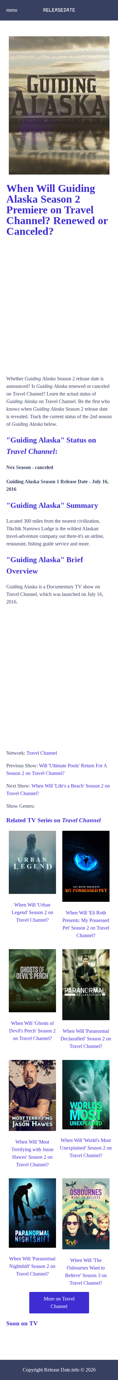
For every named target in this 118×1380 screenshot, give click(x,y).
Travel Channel (41, 753)
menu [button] (11, 10)
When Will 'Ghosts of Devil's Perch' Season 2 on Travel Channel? (32, 1030)
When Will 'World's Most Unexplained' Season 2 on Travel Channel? (86, 1148)
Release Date (57, 1369)
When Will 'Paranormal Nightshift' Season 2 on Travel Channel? (32, 1266)
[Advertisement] (59, 303)
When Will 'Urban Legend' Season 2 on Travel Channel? (32, 912)
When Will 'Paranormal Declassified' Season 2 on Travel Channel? (85, 1038)
